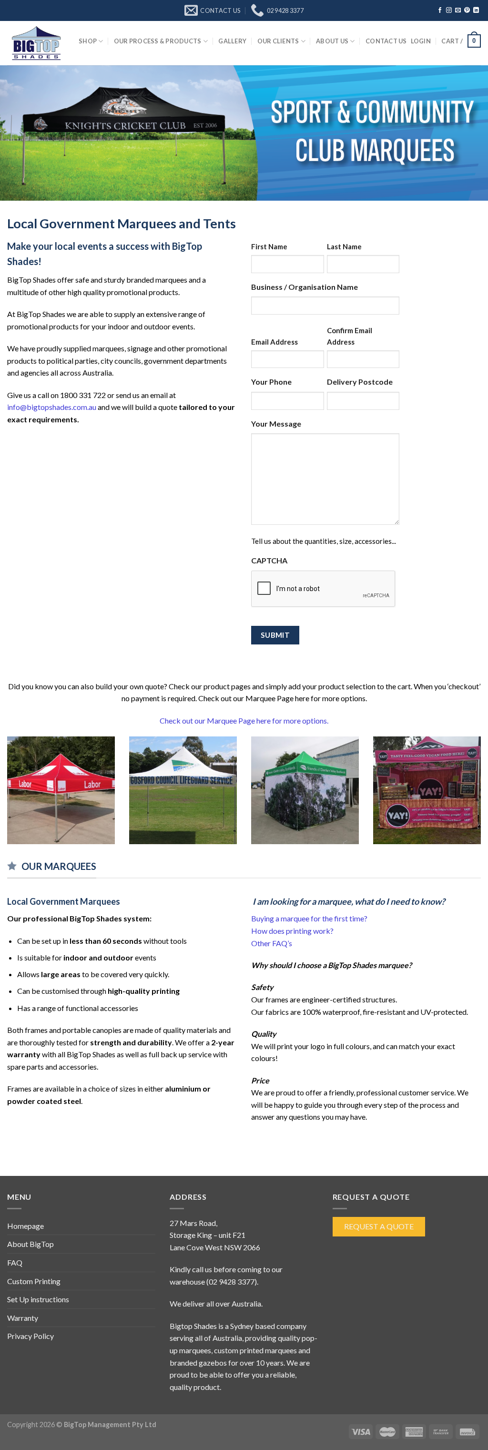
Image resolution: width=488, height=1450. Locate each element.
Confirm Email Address (349, 336)
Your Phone (271, 381)
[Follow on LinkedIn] (476, 10)
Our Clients (278, 41)
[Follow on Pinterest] (467, 10)
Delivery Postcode (360, 381)
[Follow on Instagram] (449, 10)
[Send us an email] (458, 10)
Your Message (276, 423)
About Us (332, 41)
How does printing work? (292, 930)
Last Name (344, 246)
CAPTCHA (269, 560)
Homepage (25, 1225)
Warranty (22, 1317)
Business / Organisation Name (304, 286)
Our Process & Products (158, 41)
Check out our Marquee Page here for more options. (244, 720)
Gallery (232, 41)
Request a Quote (379, 1226)
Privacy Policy (30, 1335)
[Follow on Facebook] (440, 10)
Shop (88, 41)
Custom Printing (34, 1281)
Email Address (274, 341)
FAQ (14, 1262)
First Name (269, 246)
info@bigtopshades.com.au (51, 406)
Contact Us (386, 41)
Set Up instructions (38, 1299)
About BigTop (30, 1243)
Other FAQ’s (271, 943)
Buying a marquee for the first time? (309, 918)
